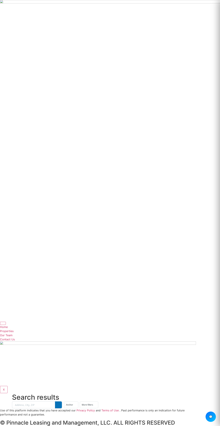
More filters (87, 404)
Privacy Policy (85, 410)
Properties (7, 331)
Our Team (6, 335)
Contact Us (7, 339)
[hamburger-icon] (3, 323)
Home (4, 327)
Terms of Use (110, 410)
